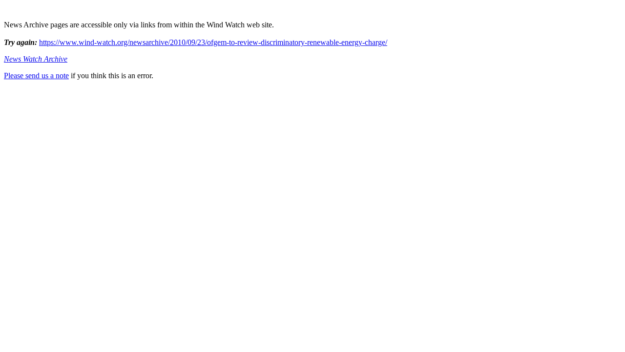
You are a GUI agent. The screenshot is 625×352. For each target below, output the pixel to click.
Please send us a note (36, 75)
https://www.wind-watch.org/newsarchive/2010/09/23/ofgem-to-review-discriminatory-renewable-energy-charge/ (213, 42)
